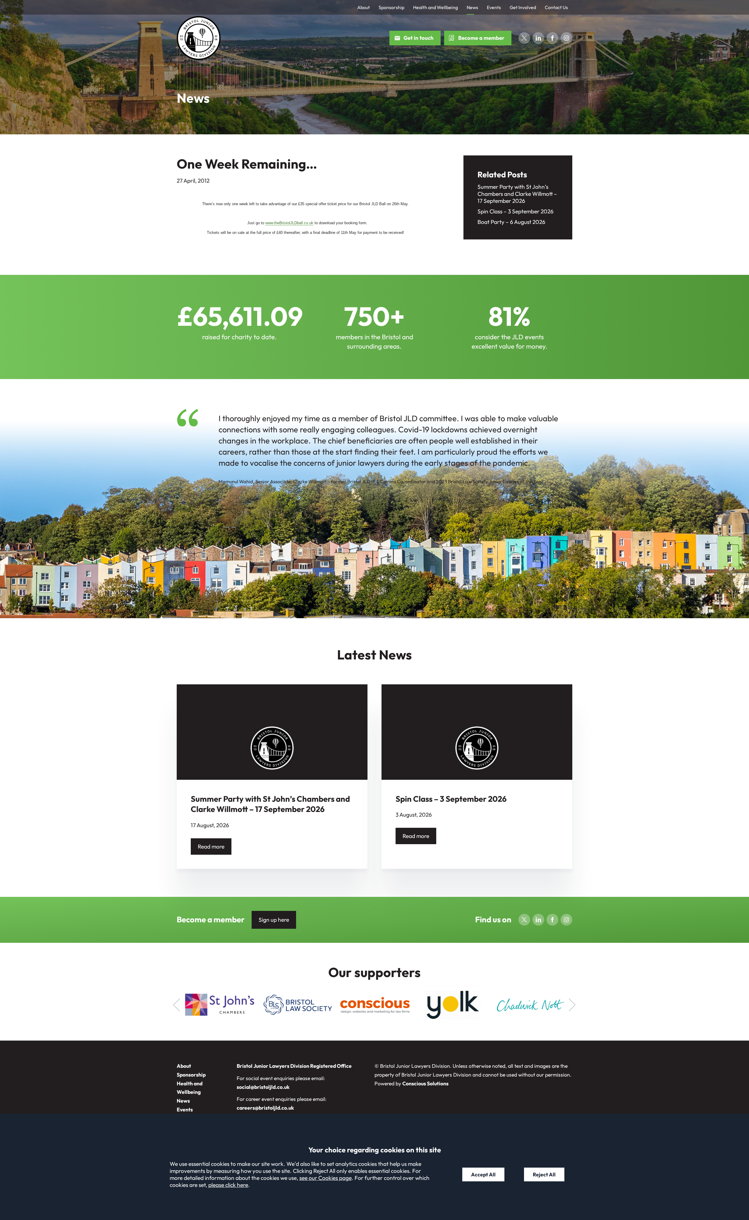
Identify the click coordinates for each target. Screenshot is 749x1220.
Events (494, 7)
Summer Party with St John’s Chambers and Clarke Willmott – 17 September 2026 (517, 193)
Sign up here (274, 919)
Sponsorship (391, 7)
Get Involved (523, 7)
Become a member (481, 38)
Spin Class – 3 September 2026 (515, 211)
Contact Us (556, 7)
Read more (211, 846)
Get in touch (418, 38)
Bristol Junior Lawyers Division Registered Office (294, 1066)
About (363, 7)
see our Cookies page (325, 1177)
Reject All (544, 1174)
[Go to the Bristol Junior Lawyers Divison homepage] (199, 38)
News (472, 7)
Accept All (483, 1174)
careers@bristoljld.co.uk (265, 1107)
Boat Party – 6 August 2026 (511, 221)
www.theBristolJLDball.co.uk (289, 223)
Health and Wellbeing (435, 7)
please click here (228, 1184)
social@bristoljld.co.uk (263, 1087)
